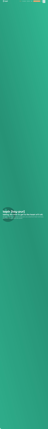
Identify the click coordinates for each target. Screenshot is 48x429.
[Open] (41, 1)
